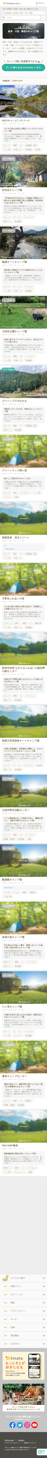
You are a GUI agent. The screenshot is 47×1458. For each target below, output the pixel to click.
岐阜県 (16, 8)
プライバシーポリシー (12, 1443)
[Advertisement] (23, 1200)
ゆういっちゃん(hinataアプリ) (13, 326)
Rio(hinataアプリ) (9, 396)
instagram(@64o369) (10, 257)
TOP (4, 8)
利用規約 (21, 1440)
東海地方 (9, 8)
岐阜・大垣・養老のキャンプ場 (29, 8)
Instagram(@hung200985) (12, 185)
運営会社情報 (9, 1440)
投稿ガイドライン (30, 1443)
